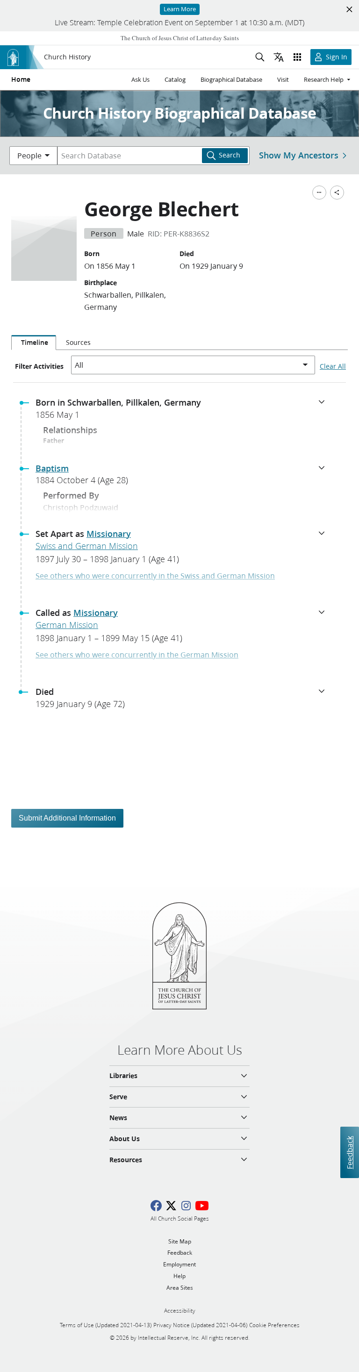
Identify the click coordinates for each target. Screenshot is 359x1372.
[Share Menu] (337, 193)
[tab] (33, 342)
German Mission (67, 625)
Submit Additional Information (67, 818)
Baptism (52, 468)
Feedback (349, 1152)
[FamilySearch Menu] (319, 193)
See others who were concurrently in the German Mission (137, 654)
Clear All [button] (333, 366)
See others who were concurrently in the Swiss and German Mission (155, 575)
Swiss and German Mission (87, 546)
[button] (183, 411)
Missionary (108, 534)
